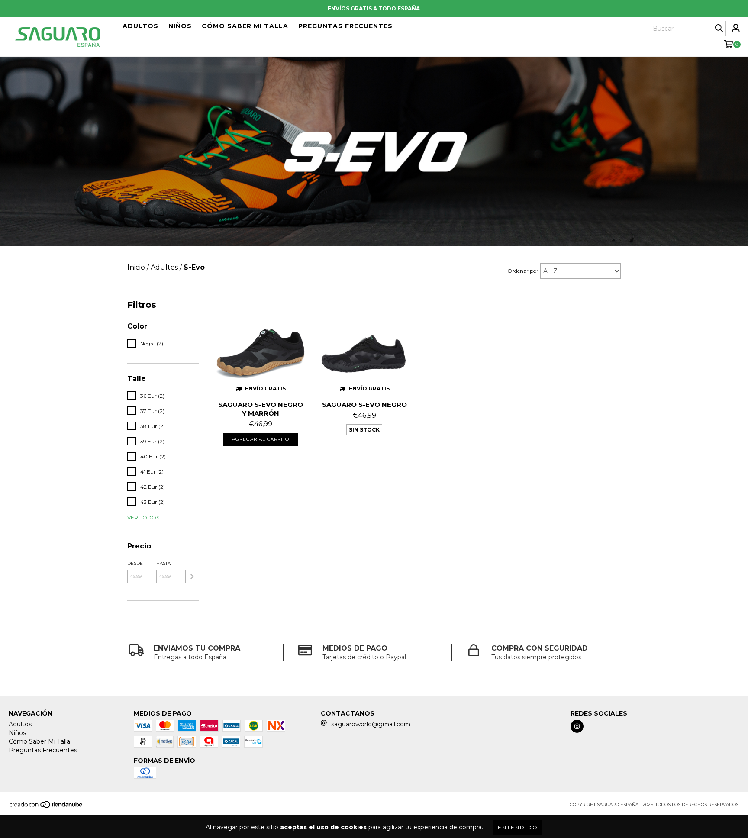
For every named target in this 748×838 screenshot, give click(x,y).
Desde (135, 563)
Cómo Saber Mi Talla (245, 26)
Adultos (140, 26)
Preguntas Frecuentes (345, 26)
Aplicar (191, 576)
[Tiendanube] (46, 807)
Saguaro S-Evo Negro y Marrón (260, 408)
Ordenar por (522, 271)
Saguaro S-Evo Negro (364, 404)
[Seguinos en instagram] (577, 726)
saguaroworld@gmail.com (370, 724)
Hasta (163, 563)
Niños (180, 26)
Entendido (518, 827)
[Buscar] (719, 28)
